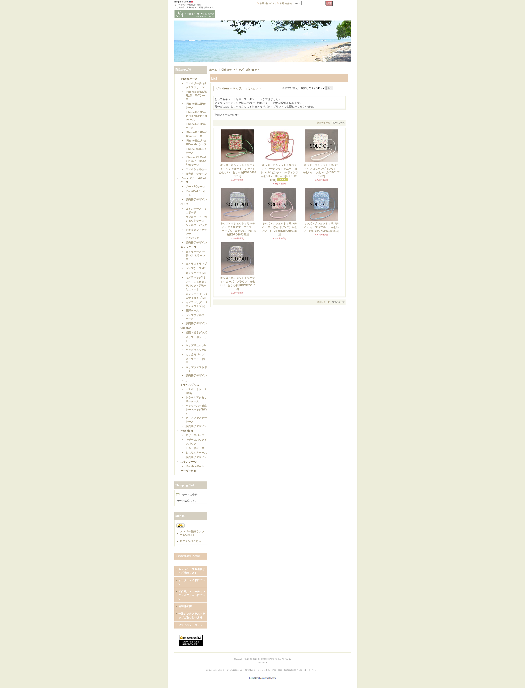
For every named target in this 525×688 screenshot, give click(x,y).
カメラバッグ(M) (195, 272)
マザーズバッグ (195, 435)
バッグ (184, 204)
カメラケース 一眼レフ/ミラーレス (195, 255)
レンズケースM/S (196, 268)
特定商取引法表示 (189, 556)
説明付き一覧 (323, 122)
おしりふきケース (196, 452)
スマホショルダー (196, 169)
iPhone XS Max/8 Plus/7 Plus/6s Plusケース (196, 161)
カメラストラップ (196, 263)
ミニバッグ (192, 238)
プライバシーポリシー (191, 624)
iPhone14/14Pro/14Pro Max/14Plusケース (196, 116)
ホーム (213, 69)
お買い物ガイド (267, 3)
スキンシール (188, 461)
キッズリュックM (196, 345)
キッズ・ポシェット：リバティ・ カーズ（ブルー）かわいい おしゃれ (321, 227)
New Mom (186, 430)
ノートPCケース (195, 186)
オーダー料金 (188, 470)
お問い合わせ (286, 3)
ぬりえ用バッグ (195, 354)
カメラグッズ (188, 247)
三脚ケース (192, 310)
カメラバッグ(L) (195, 277)
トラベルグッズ (189, 384)
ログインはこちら (190, 541)
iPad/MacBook (195, 466)
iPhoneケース (188, 78)
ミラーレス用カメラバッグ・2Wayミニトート (196, 285)
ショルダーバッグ (196, 225)
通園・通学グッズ (196, 332)
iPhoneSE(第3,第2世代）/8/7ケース (196, 95)
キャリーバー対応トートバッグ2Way (196, 409)
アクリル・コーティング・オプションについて (191, 595)
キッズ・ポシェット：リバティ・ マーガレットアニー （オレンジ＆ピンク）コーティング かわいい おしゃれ (279, 172)
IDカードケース (195, 448)
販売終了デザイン (196, 173)
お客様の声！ (186, 606)
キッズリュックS (196, 349)
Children (185, 327)
